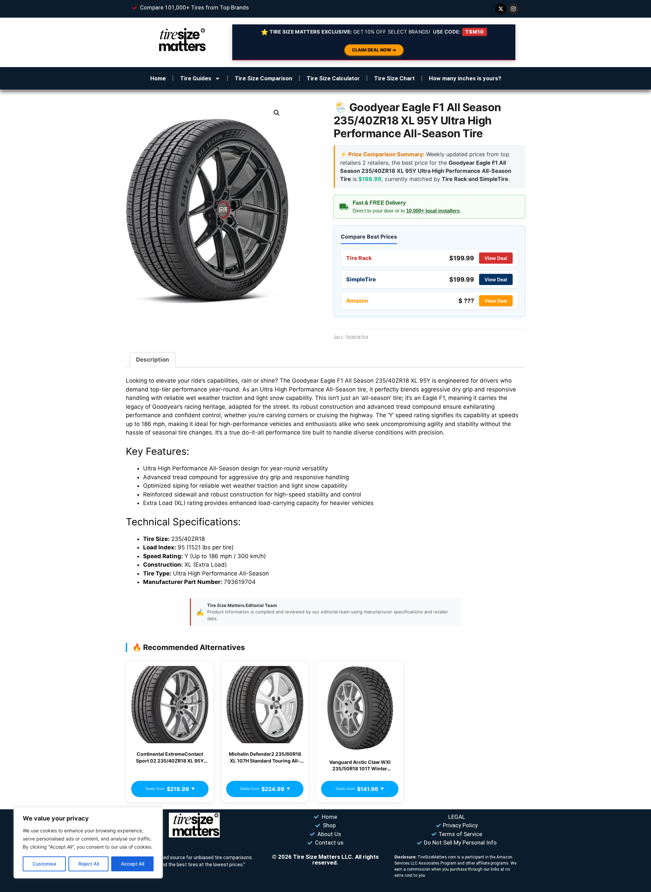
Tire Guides (195, 78)
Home (158, 78)
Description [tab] (152, 359)
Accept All (132, 864)
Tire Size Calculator (333, 78)
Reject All (88, 864)
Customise (44, 864)
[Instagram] (513, 8)
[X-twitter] (500, 8)
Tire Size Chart (394, 78)
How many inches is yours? (465, 78)
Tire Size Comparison (263, 78)
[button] (277, 113)
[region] (88, 842)
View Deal (496, 258)
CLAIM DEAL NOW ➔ (374, 50)
